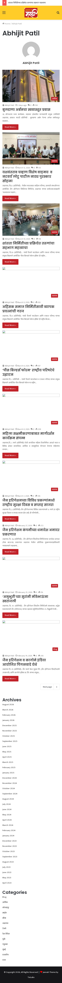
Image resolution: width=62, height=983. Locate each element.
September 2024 (9, 793)
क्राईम (4, 912)
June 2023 (6, 872)
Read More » (10, 127)
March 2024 (7, 825)
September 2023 (9, 856)
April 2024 (7, 820)
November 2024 (9, 783)
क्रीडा (4, 918)
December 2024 (9, 778)
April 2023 (6, 883)
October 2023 (8, 851)
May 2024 (6, 814)
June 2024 (6, 809)
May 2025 (6, 751)
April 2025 (7, 757)
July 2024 (6, 804)
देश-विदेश (6, 933)
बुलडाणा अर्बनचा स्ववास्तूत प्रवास (26, 109)
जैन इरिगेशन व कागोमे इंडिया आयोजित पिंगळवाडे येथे (24, 662)
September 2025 (9, 741)
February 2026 (9, 715)
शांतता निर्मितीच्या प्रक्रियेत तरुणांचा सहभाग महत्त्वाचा (27, 2)
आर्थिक (5, 902)
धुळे (3, 939)
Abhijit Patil (31, 63)
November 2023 (9, 846)
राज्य (4, 960)
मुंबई (4, 949)
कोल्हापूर (5, 907)
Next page (47, 687)
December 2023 (9, 841)
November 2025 (9, 730)
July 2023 (6, 867)
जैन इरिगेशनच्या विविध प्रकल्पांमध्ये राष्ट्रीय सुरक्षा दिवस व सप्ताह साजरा (28, 502)
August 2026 (8, 704)
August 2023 (8, 862)
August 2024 (8, 799)
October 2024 (8, 788)
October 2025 (8, 736)
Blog (4, 897)
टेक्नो (4, 928)
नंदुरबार (5, 944)
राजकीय (5, 954)
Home (7, 23)
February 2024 (8, 830)
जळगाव (5, 923)
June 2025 (6, 746)
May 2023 (6, 877)
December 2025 (9, 725)
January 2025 (8, 772)
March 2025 (7, 762)
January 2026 (8, 720)
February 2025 (8, 767)
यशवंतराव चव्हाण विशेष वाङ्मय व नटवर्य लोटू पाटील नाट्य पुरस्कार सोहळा (27, 176)
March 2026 (7, 709)
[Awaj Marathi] (31, 12)
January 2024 (8, 835)
